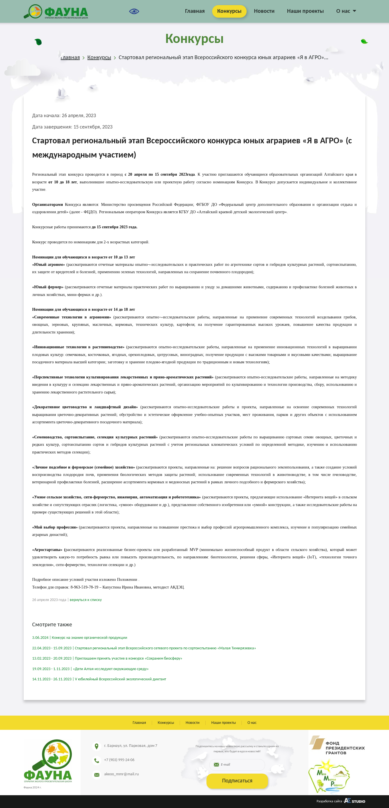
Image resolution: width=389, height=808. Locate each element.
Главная (195, 11)
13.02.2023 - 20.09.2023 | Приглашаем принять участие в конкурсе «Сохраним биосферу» (107, 658)
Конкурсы (229, 11)
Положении (127, 579)
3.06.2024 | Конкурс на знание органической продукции (79, 638)
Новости (264, 11)
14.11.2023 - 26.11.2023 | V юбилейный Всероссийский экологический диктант (99, 679)
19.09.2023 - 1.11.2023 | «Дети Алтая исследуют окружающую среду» (90, 669)
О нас (343, 11)
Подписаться (237, 781)
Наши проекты (305, 11)
